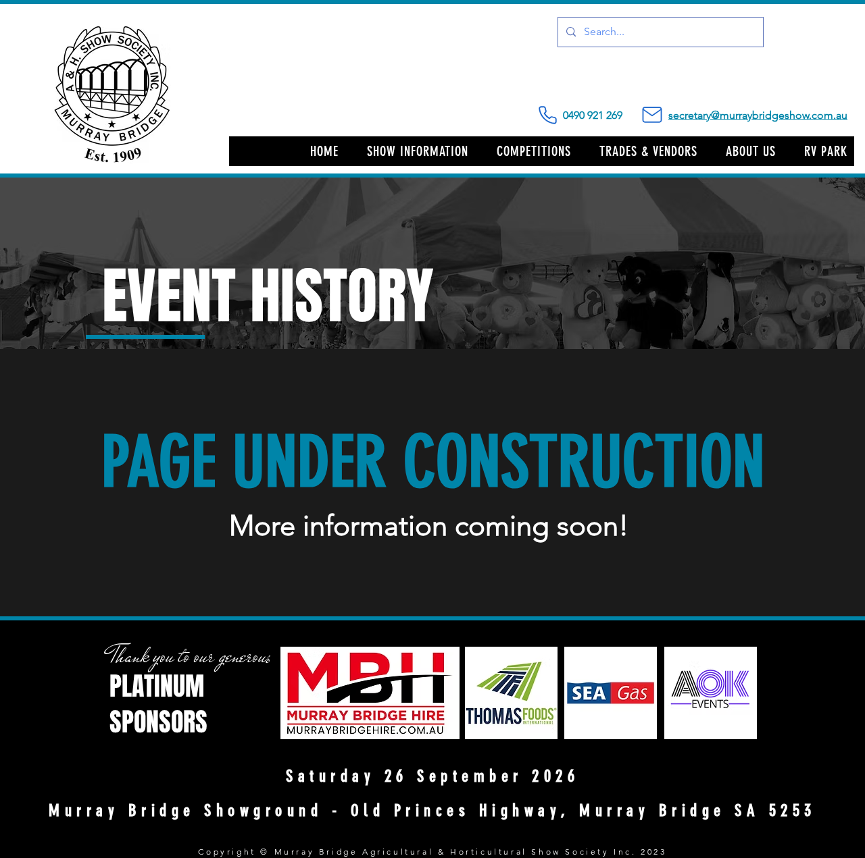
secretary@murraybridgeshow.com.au (757, 115)
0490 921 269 (615, 115)
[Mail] (652, 114)
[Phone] (547, 115)
